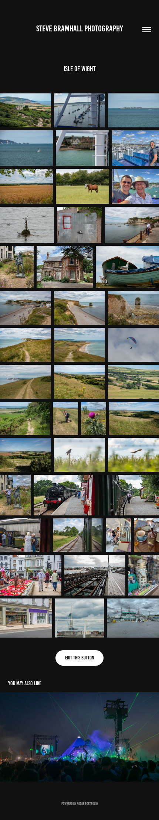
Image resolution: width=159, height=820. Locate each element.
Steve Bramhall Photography (79, 28)
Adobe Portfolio (87, 804)
